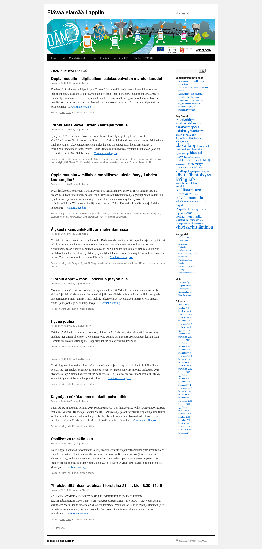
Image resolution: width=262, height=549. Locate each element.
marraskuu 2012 (185, 368)
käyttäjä (182, 170)
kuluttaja (207, 167)
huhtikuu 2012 (184, 384)
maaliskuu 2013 (185, 355)
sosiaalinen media (60, 216)
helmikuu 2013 (184, 359)
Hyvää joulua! (63, 321)
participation (203, 201)
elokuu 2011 (183, 410)
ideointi (196, 152)
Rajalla (96, 158)
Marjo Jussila (82, 82)
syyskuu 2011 (184, 407)
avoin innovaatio (186, 134)
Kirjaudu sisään (185, 285)
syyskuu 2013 (184, 343)
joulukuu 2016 (184, 327)
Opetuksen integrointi (82, 158)
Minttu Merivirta (83, 489)
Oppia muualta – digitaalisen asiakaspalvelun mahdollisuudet (106, 78)
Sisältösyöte (183, 288)
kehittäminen (180, 164)
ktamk (199, 167)
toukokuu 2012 (184, 381)
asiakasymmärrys (147, 158)
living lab (185, 178)
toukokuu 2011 (184, 420)
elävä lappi (187, 144)
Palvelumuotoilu (185, 259)
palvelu (195, 194)
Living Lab (65, 112)
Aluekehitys (185, 119)
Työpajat (105, 158)
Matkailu (182, 246)
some (188, 212)
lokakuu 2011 (184, 403)
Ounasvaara (183, 256)
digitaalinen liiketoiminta (188, 138)
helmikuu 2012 (184, 391)
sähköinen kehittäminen (187, 219)
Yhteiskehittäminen (120, 158)
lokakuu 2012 (184, 371)
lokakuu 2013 (184, 339)
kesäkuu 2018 (184, 307)
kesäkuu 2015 (184, 333)
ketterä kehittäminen (186, 167)
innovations (195, 157)
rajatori (180, 213)
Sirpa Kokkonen (83, 283)
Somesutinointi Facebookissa (190, 100)
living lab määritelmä (186, 183)
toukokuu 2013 (184, 349)
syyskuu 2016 (184, 330)
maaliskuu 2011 (185, 426)
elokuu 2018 (183, 304)
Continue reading (82, 106)
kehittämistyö (194, 163)
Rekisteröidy (183, 282)
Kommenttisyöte (185, 291)
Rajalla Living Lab (151, 213)
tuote (201, 220)
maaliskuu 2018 (185, 314)
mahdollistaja (183, 186)
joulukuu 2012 (184, 365)
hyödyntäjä (182, 153)
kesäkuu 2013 (184, 346)
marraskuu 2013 (185, 336)
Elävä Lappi (183, 240)
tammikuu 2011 (185, 432)
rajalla (181, 205)
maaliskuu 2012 (185, 387)
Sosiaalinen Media (186, 266)
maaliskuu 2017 (185, 323)
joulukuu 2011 (184, 397)
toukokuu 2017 (184, 320)
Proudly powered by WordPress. (193, 540)
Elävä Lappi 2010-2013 (143, 58)
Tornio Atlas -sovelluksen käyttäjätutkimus (89, 124)
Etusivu (55, 58)
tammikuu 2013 (185, 362)
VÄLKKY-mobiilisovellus (75, 58)
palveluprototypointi (187, 201)
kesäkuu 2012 (184, 378)
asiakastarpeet (187, 127)
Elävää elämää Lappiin (75, 12)
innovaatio (183, 156)
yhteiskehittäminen (119, 162)
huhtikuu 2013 (184, 352)
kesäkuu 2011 (184, 416)
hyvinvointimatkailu (191, 149)
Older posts (58, 527)
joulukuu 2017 (184, 317)
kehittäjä (205, 160)
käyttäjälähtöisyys (66, 162)
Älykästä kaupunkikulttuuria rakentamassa (89, 229)
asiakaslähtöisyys (189, 123)
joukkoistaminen (188, 160)
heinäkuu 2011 (184, 413)
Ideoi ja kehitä (121, 58)
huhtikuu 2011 (184, 423)
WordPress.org (184, 295)
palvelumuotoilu (121, 263)
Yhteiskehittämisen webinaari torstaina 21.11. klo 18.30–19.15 (106, 485)
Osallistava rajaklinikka (72, 438)
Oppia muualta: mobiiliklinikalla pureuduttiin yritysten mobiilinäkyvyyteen (191, 106)
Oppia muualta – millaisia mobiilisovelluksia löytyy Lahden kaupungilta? (104, 177)
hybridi (178, 149)
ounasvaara (184, 193)
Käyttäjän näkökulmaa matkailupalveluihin (89, 396)
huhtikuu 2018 (184, 311)
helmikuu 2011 (184, 429)
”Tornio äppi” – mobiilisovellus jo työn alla (89, 278)
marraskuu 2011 (185, 400)
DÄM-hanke (102, 213)
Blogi (93, 58)
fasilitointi (204, 146)
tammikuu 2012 (185, 394)
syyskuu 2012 (184, 375)
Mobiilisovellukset (84, 162)
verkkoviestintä (77, 216)
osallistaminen (101, 162)
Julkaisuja (105, 58)
